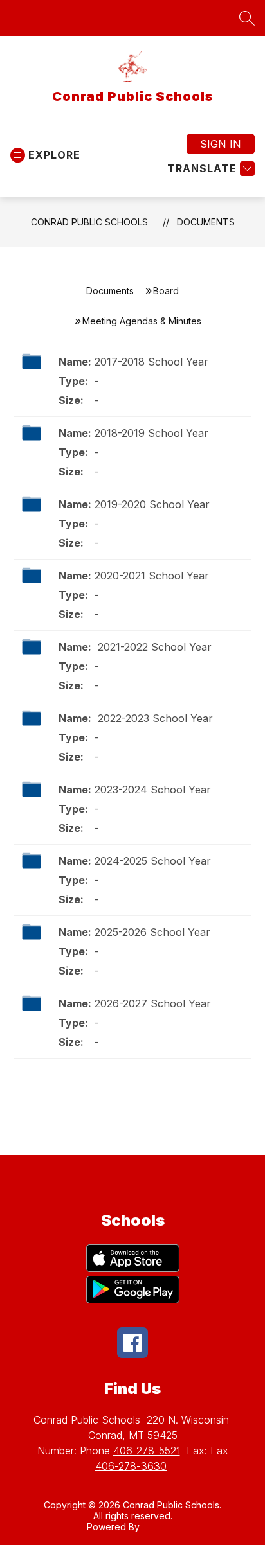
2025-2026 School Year (152, 932)
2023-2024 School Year (153, 789)
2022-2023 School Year (154, 718)
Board (166, 290)
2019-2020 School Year (152, 504)
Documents (206, 221)
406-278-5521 (146, 1450)
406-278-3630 (131, 1466)
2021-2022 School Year (153, 646)
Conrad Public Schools (89, 221)
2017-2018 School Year (151, 361)
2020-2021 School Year (152, 575)
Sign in (220, 143)
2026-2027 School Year (153, 1003)
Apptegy (160, 1526)
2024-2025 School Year (153, 860)
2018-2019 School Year (151, 433)
